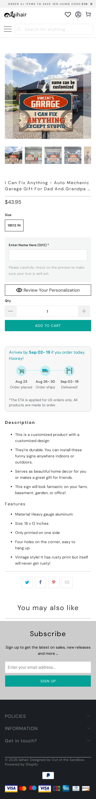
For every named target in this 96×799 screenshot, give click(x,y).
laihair (23, 759)
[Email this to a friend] (67, 582)
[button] (48, 245)
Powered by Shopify (21, 764)
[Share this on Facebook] (40, 582)
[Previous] (9, 96)
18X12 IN (14, 225)
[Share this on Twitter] (27, 582)
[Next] (87, 96)
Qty (8, 301)
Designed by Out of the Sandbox (57, 759)
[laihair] (15, 14)
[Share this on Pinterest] (53, 582)
